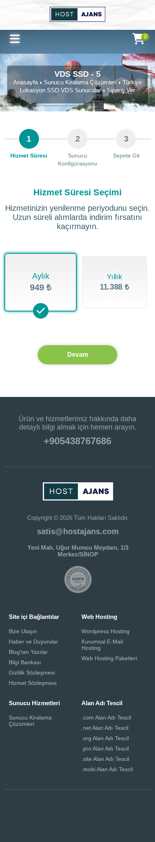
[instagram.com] (89, 815)
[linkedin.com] (112, 815)
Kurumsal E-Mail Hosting (102, 644)
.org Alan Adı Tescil (105, 738)
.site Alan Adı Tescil (105, 759)
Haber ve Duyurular (33, 641)
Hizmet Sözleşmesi (32, 683)
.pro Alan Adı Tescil (105, 748)
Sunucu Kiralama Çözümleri (80, 82)
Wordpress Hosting (105, 631)
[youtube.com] (66, 815)
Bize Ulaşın (23, 631)
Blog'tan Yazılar (28, 652)
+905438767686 (77, 441)
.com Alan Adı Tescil (106, 717)
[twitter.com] (43, 815)
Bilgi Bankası (25, 662)
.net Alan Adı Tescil (104, 728)
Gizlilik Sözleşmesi (32, 672)
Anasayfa (25, 82)
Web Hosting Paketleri (109, 658)
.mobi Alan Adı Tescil (107, 769)
